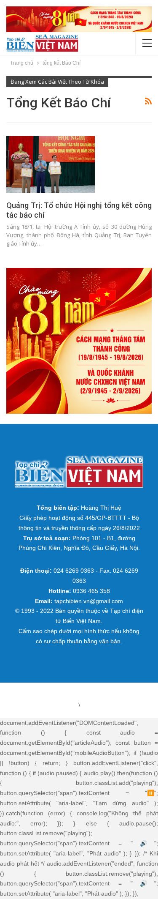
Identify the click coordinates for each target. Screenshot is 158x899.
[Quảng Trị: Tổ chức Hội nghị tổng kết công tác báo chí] (50, 164)
